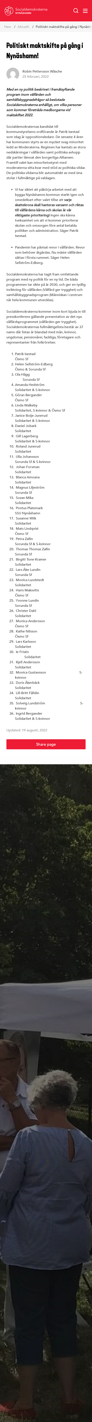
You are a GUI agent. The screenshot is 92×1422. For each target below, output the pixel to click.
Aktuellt (23, 27)
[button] (76, 10)
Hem (7, 27)
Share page (46, 744)
